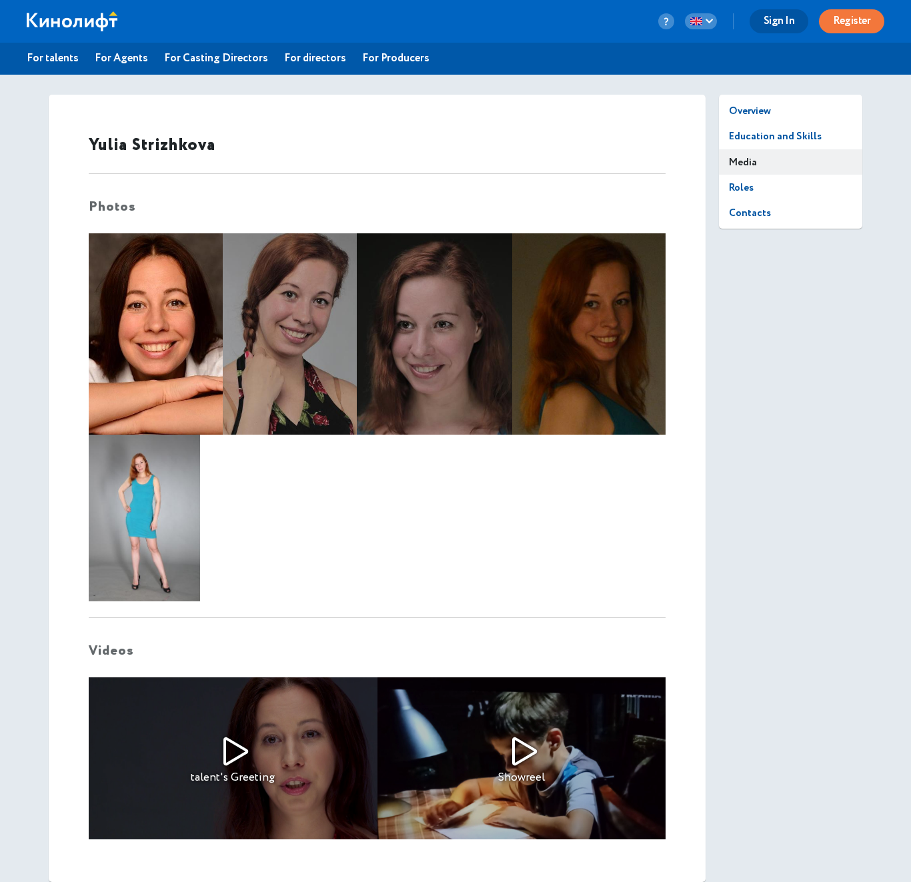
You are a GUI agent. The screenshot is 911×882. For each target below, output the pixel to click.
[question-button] (666, 21)
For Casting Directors (216, 58)
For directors (315, 58)
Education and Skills (775, 136)
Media (743, 162)
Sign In (779, 21)
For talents (53, 58)
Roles (741, 188)
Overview (750, 111)
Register (851, 21)
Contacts (750, 213)
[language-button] (701, 21)
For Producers (395, 58)
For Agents (121, 58)
